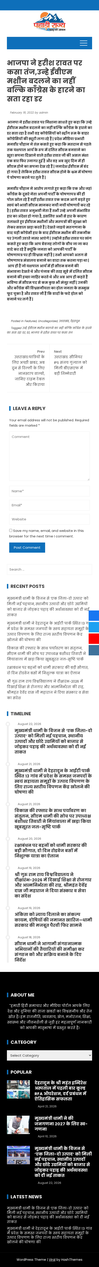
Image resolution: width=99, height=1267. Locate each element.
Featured (31, 321)
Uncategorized (48, 321)
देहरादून (75, 321)
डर (28, 332)
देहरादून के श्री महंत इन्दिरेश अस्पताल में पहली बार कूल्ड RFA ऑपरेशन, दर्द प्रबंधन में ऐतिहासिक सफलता (61, 1091)
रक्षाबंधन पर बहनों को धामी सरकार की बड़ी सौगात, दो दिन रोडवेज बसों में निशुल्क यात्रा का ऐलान (51, 850)
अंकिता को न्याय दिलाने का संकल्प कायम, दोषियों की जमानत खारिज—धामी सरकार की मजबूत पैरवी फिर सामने (53, 920)
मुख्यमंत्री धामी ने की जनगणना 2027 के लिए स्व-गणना (61, 1123)
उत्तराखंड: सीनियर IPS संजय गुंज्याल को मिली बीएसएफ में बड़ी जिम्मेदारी (70, 362)
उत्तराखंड (64, 321)
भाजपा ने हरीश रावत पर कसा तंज (52, 332)
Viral (52, 1259)
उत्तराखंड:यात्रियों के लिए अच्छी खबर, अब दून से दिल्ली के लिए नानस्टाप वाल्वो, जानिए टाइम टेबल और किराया (28, 368)
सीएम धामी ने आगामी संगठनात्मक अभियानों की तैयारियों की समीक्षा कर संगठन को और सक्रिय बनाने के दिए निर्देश (49, 952)
